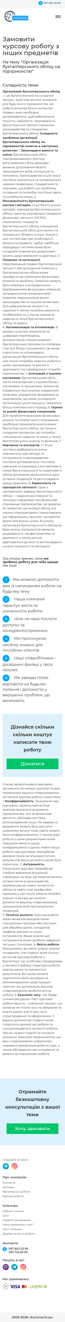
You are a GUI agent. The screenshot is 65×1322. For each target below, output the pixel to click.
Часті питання (12, 1229)
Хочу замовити (32, 1128)
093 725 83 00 (18, 1252)
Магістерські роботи (16, 1191)
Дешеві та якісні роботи (19, 1233)
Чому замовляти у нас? (18, 1224)
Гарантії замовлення (17, 1220)
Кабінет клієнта (13, 1211)
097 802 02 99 (52, 3)
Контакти (9, 1182)
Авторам (8, 1187)
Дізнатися (32, 764)
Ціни (6, 1215)
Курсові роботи (13, 1196)
